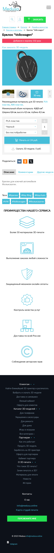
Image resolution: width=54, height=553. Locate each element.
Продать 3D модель (27, 446)
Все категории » (27, 434)
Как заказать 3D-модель (15, 47)
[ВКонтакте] (19, 161)
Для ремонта (27, 421)
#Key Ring (26, 195)
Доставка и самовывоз (27, 396)
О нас (27, 499)
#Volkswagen (18, 201)
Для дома (27, 425)
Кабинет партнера (27, 458)
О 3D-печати (24, 462)
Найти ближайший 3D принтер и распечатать (27, 388)
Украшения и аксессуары (27, 417)
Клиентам (24, 384)
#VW (6, 201)
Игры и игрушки (27, 429)
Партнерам (24, 437)
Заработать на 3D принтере (27, 450)
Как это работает (27, 441)
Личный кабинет (27, 401)
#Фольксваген (36, 201)
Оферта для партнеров (27, 454)
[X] (31, 161)
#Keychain (40, 195)
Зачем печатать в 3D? (27, 470)
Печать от (28, 140)
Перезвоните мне (27, 518)
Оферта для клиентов (27, 405)
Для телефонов (27, 413)
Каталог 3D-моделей (24, 408)
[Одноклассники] (25, 161)
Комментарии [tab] (25, 172)
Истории (27, 483)
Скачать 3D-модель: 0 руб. (28, 148)
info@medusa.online (27, 505)
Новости (27, 479)
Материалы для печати (27, 474)
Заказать (38, 19)
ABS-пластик (17, 104)
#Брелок (13, 195)
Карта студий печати (27, 509)
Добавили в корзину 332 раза (27, 41)
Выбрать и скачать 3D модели (27, 392)
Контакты (27, 493)
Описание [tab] (9, 172)
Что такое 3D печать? (27, 466)
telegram (13, 544)
